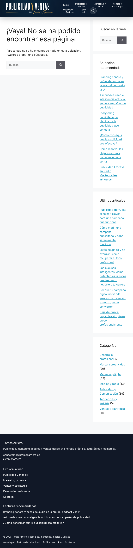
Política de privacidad (28, 542)
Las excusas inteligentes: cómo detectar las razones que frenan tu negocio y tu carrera (113, 276)
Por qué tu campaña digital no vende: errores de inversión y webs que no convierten (113, 298)
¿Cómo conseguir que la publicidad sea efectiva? (111, 139)
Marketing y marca (14, 480)
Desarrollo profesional (16, 491)
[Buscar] (60, 65)
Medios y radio (109, 383)
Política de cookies (52, 542)
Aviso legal (8, 542)
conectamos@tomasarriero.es (21, 454)
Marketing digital (110, 374)
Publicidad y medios (15, 474)
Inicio (66, 5)
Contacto (70, 542)
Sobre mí (8, 496)
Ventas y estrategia (112, 408)
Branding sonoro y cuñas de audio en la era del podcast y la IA (41, 511)
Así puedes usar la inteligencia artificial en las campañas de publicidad (46, 517)
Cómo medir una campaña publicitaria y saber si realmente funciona (112, 236)
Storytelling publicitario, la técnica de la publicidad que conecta (109, 121)
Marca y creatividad (112, 364)
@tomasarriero (12, 459)
